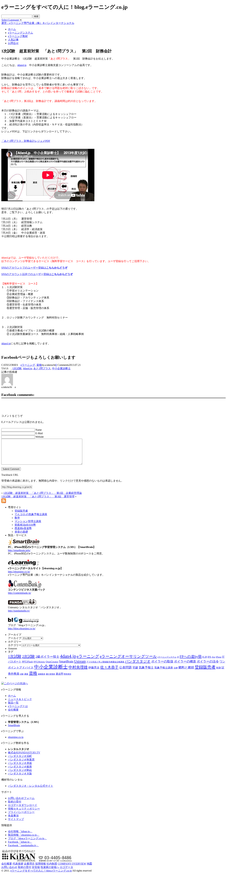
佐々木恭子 (109, 667)
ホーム (12, 695)
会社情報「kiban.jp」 (20, 831)
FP (178, 657)
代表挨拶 (18, 863)
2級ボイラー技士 (47, 656)
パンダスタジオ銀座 (20, 766)
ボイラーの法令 (208, 661)
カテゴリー (14, 645)
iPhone (218, 657)
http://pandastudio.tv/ (19, 610)
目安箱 (36, 867)
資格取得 (41, 674)
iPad (213, 657)
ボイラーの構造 (185, 661)
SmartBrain (66, 661)
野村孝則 (67, 674)
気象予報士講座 (163, 667)
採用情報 (40, 863)
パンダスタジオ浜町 (20, 756)
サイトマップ (16, 819)
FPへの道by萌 (191, 657)
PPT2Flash (27, 661)
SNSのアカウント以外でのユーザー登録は (37, 274)
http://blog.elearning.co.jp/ (21, 628)
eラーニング (28, 365)
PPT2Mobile (39, 662)
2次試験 (28, 656)
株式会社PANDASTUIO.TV (24, 752)
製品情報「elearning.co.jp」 (23, 834)
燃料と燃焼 (186, 667)
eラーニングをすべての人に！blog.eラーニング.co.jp (41, 870)
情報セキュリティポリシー (24, 808)
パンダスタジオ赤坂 (20, 763)
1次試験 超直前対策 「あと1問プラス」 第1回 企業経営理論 (42, 493)
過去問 (59, 673)
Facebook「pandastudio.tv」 (23, 845)
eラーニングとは (18, 706)
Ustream (80, 661)
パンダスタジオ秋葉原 (21, 759)
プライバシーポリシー (21, 812)
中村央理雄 (78, 667)
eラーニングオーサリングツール (128, 656)
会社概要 (13, 709)
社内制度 (52, 863)
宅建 (135, 667)
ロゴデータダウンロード (22, 805)
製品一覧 (13, 702)
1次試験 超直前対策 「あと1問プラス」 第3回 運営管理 (37, 496)
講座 (26, 674)
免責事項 (13, 815)
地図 (89, 863)
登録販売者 (205, 667)
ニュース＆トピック (20, 699)
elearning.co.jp (15, 737)
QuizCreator (52, 661)
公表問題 (125, 667)
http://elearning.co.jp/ (19, 571)
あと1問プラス (42, 368)
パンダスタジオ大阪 (20, 773)
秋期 (218, 668)
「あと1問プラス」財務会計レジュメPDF (25, 141)
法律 (176, 668)
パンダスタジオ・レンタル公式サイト (30, 785)
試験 (22, 674)
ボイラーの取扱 (162, 661)
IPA (209, 657)
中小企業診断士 (61, 368)
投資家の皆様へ (50, 867)
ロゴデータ (66, 867)
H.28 (204, 657)
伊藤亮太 (94, 667)
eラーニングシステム (167, 657)
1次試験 (17, 368)
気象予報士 (146, 667)
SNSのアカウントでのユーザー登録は (34, 267)
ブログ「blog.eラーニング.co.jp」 (27, 838)
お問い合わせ (9, 867)
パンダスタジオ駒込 (20, 770)
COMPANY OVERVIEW (72, 863)
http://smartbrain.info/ (19, 550)
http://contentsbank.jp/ (19, 593)
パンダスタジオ (138, 661)
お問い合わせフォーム (21, 798)
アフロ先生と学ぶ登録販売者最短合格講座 (105, 662)
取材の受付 (14, 801)
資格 (39, 365)
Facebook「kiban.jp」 (20, 841)
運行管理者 (50, 674)
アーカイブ (14, 638)
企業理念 (29, 863)
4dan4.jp (21, 65)
